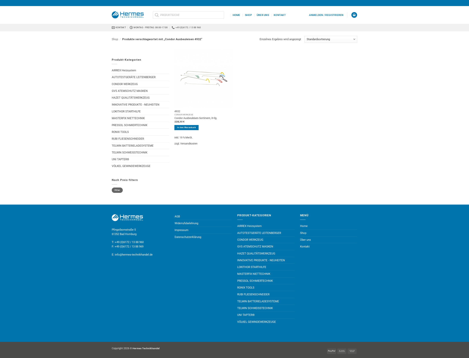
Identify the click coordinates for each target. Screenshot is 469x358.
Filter (117, 190)
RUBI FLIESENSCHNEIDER (128, 138)
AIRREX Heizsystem (124, 70)
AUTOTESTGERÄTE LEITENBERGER (134, 77)
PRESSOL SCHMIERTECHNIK (129, 125)
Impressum (181, 230)
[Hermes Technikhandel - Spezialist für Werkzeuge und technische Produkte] (129, 14)
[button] (326, 15)
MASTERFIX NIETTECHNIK (128, 118)
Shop (248, 15)
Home (236, 15)
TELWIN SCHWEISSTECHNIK (129, 152)
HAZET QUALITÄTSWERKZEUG (131, 97)
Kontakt (280, 15)
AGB (177, 216)
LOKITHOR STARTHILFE (126, 111)
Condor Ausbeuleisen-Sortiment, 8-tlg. (195, 118)
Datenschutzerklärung (188, 237)
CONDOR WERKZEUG (125, 84)
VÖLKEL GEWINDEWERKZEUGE (131, 166)
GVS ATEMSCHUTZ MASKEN (130, 91)
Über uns (263, 15)
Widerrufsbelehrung (186, 223)
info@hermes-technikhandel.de (134, 254)
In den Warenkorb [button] (186, 127)
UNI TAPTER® (120, 159)
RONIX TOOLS (120, 132)
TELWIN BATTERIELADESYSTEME (133, 145)
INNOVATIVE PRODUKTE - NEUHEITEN (135, 104)
